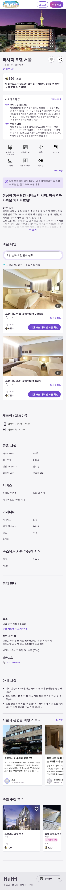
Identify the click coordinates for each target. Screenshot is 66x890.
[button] (33, 30)
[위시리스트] (51, 59)
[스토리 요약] (19, 99)
